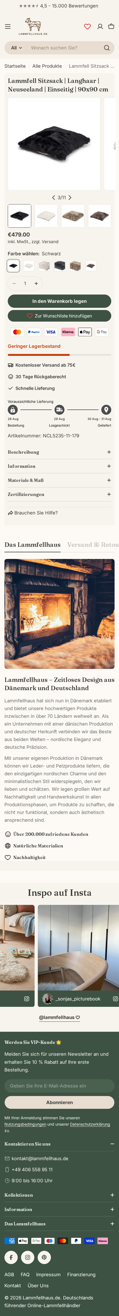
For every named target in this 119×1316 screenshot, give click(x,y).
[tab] (32, 546)
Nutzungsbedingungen (25, 1124)
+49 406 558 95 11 (32, 1169)
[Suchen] (107, 47)
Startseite (15, 66)
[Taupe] (75, 265)
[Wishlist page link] (87, 26)
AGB (9, 1274)
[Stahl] (59, 265)
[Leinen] (44, 265)
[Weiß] (28, 265)
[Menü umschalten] (7, 26)
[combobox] (59, 47)
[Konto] (100, 26)
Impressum (48, 1274)
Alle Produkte (47, 66)
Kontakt (12, 1285)
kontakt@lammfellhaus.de (40, 1158)
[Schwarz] (13, 265)
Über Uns (38, 1285)
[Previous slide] (53, 197)
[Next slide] (69, 197)
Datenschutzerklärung (90, 1124)
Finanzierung (81, 1274)
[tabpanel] (59, 710)
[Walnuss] (90, 265)
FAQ (25, 1274)
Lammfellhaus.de (41, 1298)
